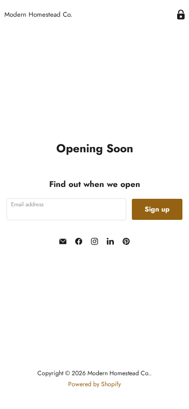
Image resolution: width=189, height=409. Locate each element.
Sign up (157, 209)
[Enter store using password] (181, 14)
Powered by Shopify (94, 384)
